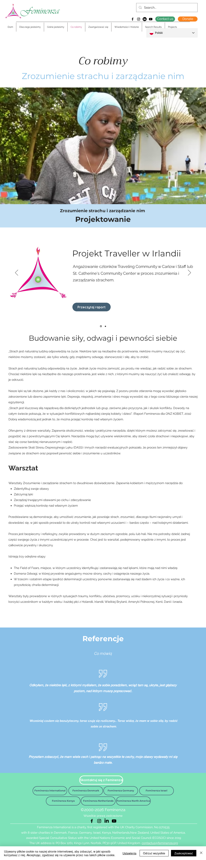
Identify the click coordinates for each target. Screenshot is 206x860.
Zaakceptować (183, 853)
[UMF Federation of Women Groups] (105, 326)
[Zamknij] (201, 853)
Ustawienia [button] (129, 853)
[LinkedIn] (145, 19)
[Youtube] (151, 19)
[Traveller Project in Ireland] (101, 326)
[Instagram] (139, 19)
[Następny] (189, 273)
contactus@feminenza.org (160, 843)
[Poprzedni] (16, 273)
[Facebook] (133, 19)
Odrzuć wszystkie (154, 853)
